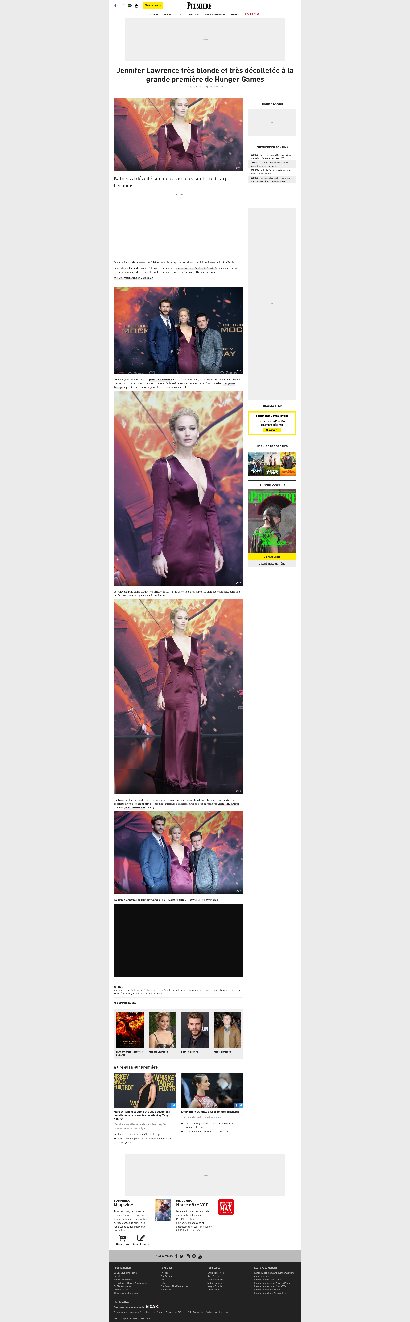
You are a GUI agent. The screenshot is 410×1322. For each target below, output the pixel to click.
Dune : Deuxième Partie (125, 1272)
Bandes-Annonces (215, 14)
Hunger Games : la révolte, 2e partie (129, 1053)
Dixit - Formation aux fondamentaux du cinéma (208, 1312)
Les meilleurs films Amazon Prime (271, 1293)
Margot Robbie (214, 1286)
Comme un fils (121, 1289)
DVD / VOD (194, 14)
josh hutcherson (139, 993)
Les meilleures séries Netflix (268, 1279)
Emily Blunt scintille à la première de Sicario (210, 1111)
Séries (167, 14)
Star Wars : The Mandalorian (175, 1286)
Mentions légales (121, 1318)
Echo (163, 1282)
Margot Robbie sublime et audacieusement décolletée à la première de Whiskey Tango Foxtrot (142, 1115)
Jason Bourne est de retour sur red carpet (207, 1131)
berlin (172, 990)
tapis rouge (193, 990)
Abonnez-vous (153, 5)
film (148, 990)
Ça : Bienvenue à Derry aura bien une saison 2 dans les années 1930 (271, 156)
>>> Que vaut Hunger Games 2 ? (133, 277)
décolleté (117, 993)
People (234, 14)
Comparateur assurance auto (126, 1312)
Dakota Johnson (215, 1279)
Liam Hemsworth (190, 1051)
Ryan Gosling (213, 1276)
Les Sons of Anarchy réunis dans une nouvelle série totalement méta (271, 180)
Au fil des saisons (122, 1286)
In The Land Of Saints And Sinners (130, 1282)
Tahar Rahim (213, 1289)
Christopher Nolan (216, 1272)
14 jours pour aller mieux (126, 1293)
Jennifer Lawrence (220, 990)
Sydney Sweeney (215, 1282)
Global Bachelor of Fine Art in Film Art (156, 1312)
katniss (126, 993)
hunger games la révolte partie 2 (129, 990)
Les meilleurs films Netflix (267, 1289)
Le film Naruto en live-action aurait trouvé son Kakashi (270, 164)
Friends (164, 1272)
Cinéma (154, 14)
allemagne (181, 990)
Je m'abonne (272, 556)
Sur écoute (166, 1289)
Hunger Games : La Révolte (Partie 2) (196, 268)
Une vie (117, 1276)
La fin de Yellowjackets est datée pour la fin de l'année (271, 172)
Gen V (163, 1279)
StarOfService (180, 1312)
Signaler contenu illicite (140, 1318)
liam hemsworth (157, 993)
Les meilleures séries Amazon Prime (272, 1282)
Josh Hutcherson (222, 1051)
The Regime (166, 1276)
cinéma (164, 990)
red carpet (205, 990)
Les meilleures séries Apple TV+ (270, 1286)
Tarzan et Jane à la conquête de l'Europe (139, 1134)
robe (238, 990)
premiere (155, 990)
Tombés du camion (123, 1279)
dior (233, 990)
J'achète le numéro (272, 563)
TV (180, 14)
